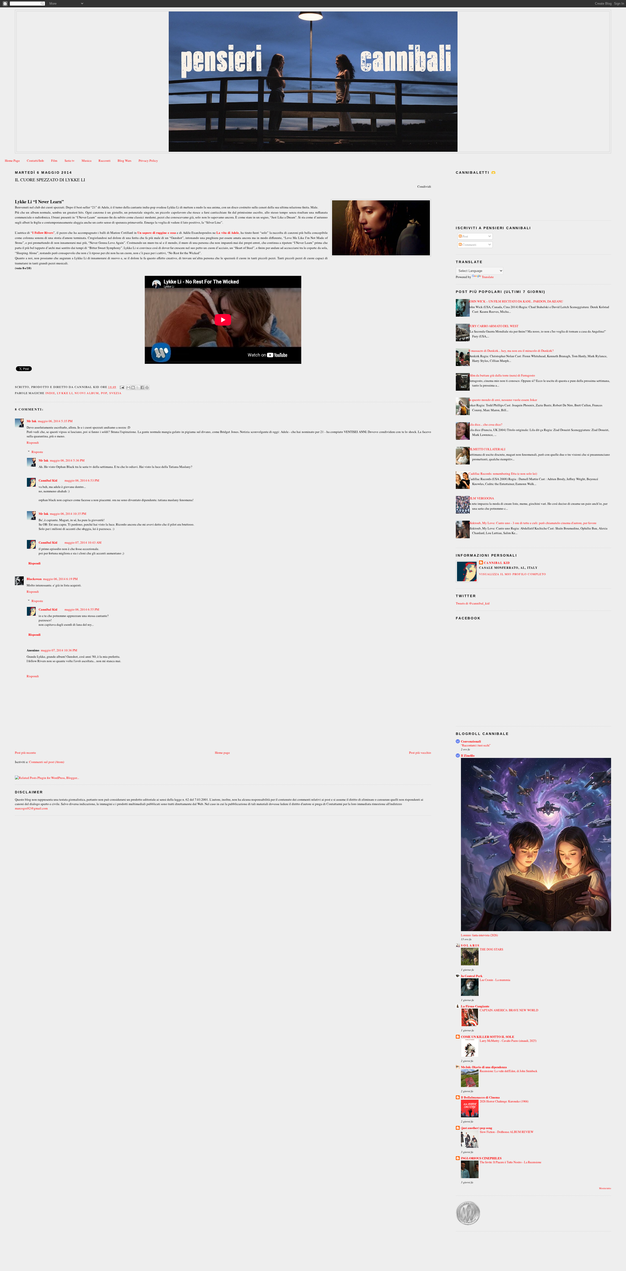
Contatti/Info (35, 160)
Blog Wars (124, 160)
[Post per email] (121, 387)
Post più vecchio (420, 752)
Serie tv (70, 160)
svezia (115, 393)
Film (54, 160)
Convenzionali (471, 741)
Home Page (12, 160)
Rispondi (33, 442)
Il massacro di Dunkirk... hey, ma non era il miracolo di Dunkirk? (511, 350)
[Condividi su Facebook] (142, 387)
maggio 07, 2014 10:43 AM (83, 542)
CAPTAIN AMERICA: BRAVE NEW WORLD (509, 1010)
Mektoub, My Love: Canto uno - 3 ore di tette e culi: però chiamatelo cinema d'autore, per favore (532, 523)
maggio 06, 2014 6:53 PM (82, 480)
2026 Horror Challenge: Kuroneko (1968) (504, 1101)
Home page (222, 752)
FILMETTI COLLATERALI (487, 449)
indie (50, 393)
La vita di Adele (227, 232)
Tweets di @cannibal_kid (473, 603)
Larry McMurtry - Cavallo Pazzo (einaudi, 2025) (508, 1041)
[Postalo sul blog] (133, 387)
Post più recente (25, 752)
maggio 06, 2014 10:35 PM (68, 513)
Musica (86, 160)
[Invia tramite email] (128, 387)
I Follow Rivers (42, 232)
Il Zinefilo (468, 755)
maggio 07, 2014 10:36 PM (59, 650)
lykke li (65, 393)
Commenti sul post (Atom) (46, 762)
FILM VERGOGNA (481, 498)
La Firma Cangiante (475, 1006)
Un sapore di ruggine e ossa (156, 232)
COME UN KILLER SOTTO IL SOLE (487, 1036)
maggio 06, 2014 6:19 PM (60, 579)
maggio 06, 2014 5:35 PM (55, 421)
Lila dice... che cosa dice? (485, 424)
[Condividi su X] (137, 387)
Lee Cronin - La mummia (495, 980)
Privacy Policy (148, 160)
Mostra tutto (605, 1188)
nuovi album (87, 393)
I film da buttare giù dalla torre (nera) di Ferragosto (502, 375)
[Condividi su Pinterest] (147, 387)
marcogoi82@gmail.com (31, 808)
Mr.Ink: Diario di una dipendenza (484, 1067)
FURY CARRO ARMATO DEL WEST (493, 326)
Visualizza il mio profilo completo (512, 574)
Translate (488, 277)
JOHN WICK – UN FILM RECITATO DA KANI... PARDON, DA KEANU (516, 301)
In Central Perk (471, 975)
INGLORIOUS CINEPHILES (481, 1158)
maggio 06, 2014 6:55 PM (82, 609)
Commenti (469, 244)
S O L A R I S (470, 945)
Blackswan (34, 578)
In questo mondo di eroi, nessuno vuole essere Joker (503, 400)
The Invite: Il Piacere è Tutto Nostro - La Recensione (510, 1162)
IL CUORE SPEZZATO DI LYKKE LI (50, 180)
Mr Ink (31, 421)
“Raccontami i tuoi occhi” (476, 745)
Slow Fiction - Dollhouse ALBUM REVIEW (507, 1132)
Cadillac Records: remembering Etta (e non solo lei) (503, 473)
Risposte (37, 452)
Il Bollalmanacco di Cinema (480, 1097)
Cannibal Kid (48, 480)
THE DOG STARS (491, 949)
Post (465, 236)
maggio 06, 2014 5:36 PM (67, 460)
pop (104, 393)
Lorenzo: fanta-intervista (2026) (479, 935)
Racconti (105, 160)
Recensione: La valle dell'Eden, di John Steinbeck (508, 1071)
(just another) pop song (476, 1127)
